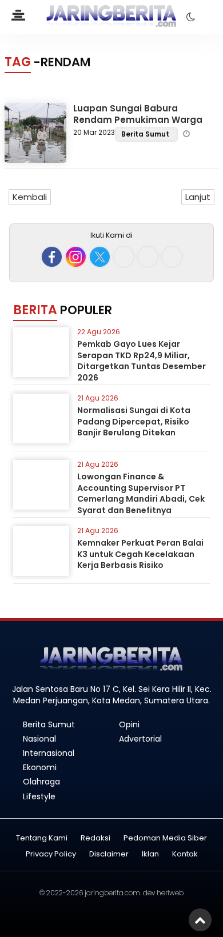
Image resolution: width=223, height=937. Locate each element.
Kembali (30, 197)
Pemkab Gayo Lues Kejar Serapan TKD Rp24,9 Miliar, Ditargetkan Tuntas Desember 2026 (141, 360)
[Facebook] (52, 257)
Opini (129, 724)
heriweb (170, 893)
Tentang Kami (41, 838)
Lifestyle (39, 796)
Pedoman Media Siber (165, 838)
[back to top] (200, 919)
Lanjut (197, 197)
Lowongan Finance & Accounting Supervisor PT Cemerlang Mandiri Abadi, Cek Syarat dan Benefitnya (141, 493)
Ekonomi (40, 767)
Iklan (150, 854)
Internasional (48, 753)
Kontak (185, 854)
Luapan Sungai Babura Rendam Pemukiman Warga (137, 114)
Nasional (39, 738)
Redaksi (95, 838)
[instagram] (76, 257)
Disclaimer (109, 854)
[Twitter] (100, 257)
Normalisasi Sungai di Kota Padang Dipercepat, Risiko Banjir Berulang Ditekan (133, 421)
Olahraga (41, 781)
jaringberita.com (112, 893)
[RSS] (172, 257)
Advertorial (140, 738)
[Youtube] (124, 257)
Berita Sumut (146, 134)
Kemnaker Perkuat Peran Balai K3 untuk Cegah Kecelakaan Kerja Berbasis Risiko (140, 554)
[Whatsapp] (148, 257)
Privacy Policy (51, 854)
